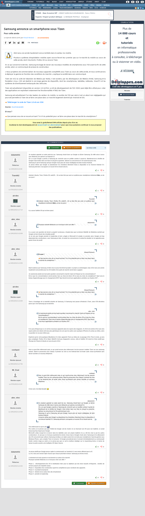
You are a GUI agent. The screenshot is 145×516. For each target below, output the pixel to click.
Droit (96, 2)
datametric (15, 155)
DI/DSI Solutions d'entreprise (21, 5)
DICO (96, 8)
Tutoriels (40, 2)
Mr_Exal (15, 370)
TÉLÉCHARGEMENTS (66, 8)
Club (103, 2)
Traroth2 (15, 175)
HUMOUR (103, 8)
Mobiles (98, 5)
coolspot (15, 350)
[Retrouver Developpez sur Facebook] (140, 8)
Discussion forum (128, 94)
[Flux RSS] (136, 8)
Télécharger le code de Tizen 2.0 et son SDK (25, 102)
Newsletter (71, 2)
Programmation (77, 5)
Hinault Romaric (28, 38)
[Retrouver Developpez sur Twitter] (138, 8)
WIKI (91, 8)
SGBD (86, 5)
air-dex (16, 196)
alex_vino (15, 219)
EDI (69, 5)
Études (89, 2)
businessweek (17, 107)
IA (38, 5)
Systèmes (107, 5)
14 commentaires (43, 38)
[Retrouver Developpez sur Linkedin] (143, 8)
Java (56, 5)
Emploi (81, 2)
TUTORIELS (33, 8)
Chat (61, 2)
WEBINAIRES (47, 8)
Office (92, 5)
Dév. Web (63, 5)
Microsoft (50, 5)
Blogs (54, 2)
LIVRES (55, 8)
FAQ (48, 2)
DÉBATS (85, 8)
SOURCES (78, 8)
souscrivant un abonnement (49, 125)
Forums (30, 2)
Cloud (34, 5)
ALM (43, 5)
